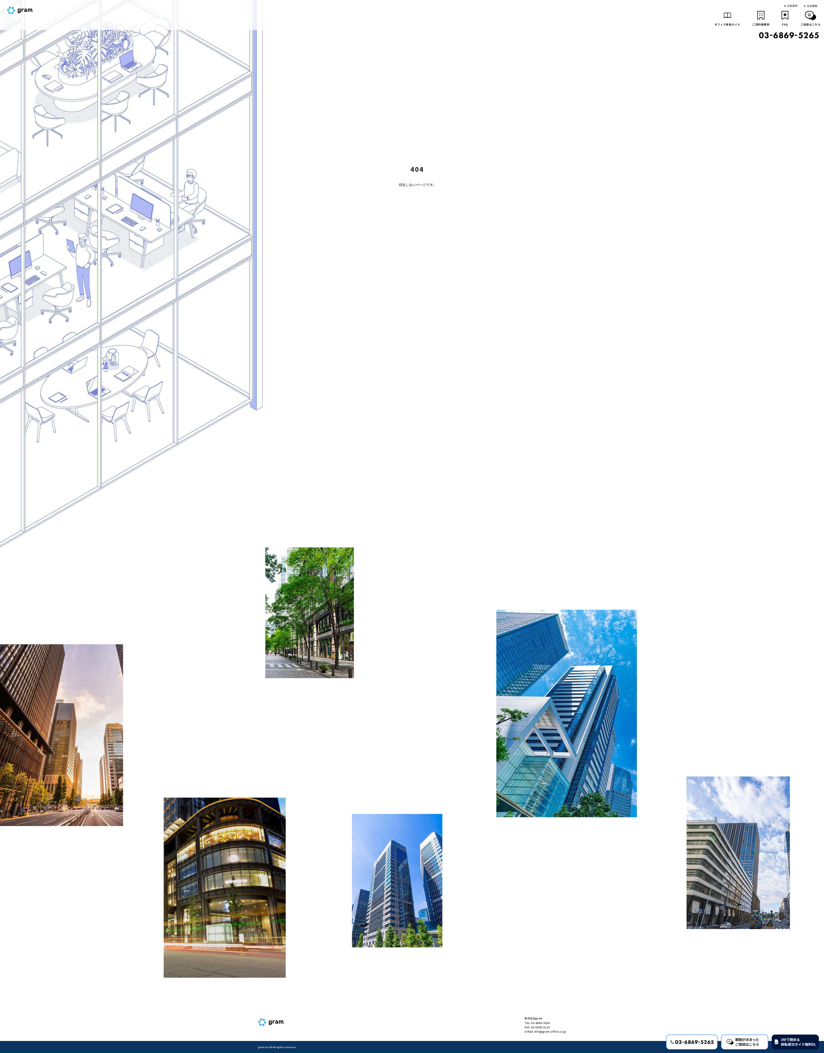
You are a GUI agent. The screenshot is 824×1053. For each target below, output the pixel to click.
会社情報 (812, 6)
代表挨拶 (792, 6)
